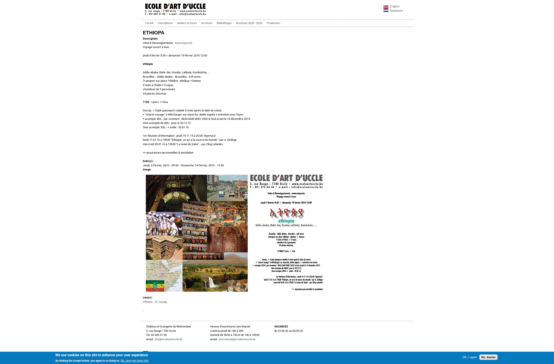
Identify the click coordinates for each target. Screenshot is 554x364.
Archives (206, 23)
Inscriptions (165, 23)
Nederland (396, 10)
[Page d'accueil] (175, 15)
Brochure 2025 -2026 (249, 23)
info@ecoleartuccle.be (168, 339)
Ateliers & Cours (187, 23)
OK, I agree (469, 357)
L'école (149, 23)
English (394, 6)
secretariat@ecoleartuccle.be (237, 339)
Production (273, 23)
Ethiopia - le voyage (155, 301)
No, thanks (488, 357)
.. (143, 310)
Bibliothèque (224, 23)
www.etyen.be (183, 43)
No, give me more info (134, 360)
